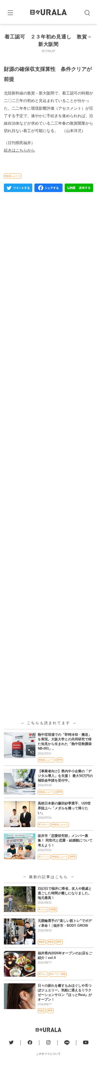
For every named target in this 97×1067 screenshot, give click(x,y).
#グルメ (43, 974)
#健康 (42, 942)
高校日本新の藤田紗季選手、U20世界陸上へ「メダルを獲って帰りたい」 (64, 807)
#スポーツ (44, 824)
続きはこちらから (19, 150)
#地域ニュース (12, 176)
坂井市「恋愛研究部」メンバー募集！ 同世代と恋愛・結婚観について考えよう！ (65, 840)
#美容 (51, 942)
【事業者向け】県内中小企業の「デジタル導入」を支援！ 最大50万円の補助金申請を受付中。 (65, 775)
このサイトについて (48, 1053)
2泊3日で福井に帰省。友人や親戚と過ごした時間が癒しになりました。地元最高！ (65, 893)
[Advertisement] (48, 403)
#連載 (53, 909)
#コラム (43, 909)
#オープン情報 (57, 974)
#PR (59, 760)
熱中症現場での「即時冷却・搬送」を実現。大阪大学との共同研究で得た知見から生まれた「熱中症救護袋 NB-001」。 (65, 742)
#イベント (44, 856)
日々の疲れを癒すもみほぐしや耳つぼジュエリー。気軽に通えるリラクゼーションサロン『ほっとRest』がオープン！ (65, 993)
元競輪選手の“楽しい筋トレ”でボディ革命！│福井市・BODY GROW (65, 923)
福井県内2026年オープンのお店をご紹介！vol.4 (65, 955)
